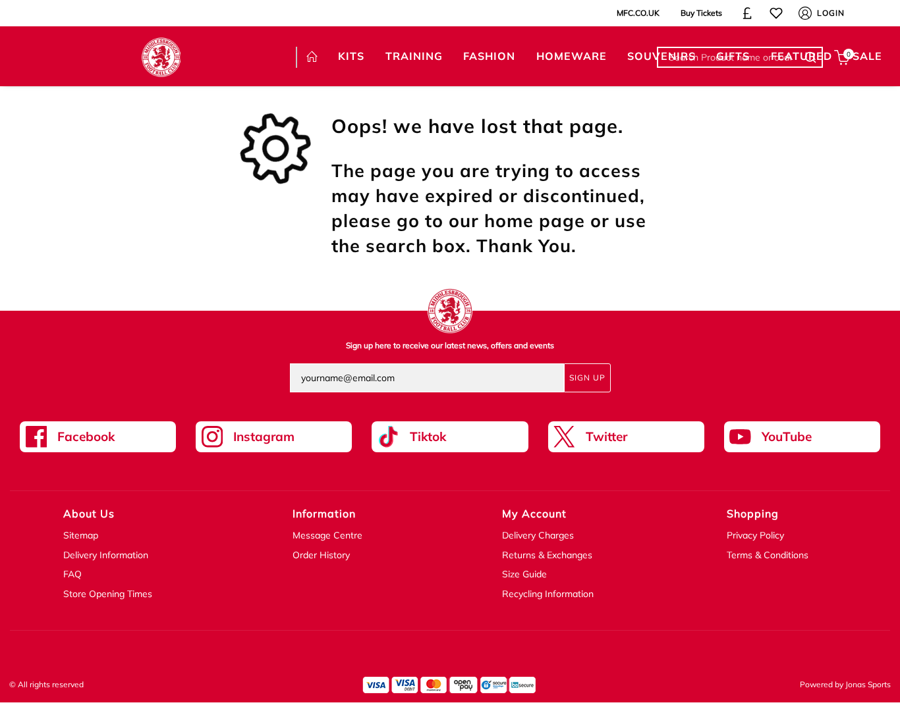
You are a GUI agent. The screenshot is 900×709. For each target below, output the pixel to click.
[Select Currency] (747, 13)
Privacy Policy (755, 535)
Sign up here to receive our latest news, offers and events (450, 345)
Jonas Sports (868, 684)
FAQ (72, 574)
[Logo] (161, 56)
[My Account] (805, 13)
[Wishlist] (776, 13)
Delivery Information (105, 555)
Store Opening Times (107, 594)
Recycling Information (548, 594)
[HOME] (311, 57)
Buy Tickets (701, 13)
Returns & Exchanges (547, 555)
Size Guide (524, 574)
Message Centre (327, 535)
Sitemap (80, 535)
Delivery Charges (538, 535)
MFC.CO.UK (638, 13)
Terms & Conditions (767, 555)
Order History (321, 555)
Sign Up (587, 377)
